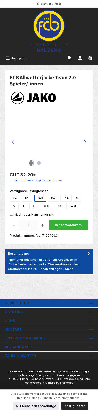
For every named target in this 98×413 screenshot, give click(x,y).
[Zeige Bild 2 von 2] (39, 163)
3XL (61, 206)
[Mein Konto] (80, 58)
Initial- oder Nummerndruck (34, 214)
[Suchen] (69, 58)
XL (34, 206)
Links (10, 321)
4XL (74, 206)
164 (66, 198)
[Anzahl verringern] (14, 225)
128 (27, 198)
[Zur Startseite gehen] (49, 31)
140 (40, 198)
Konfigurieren (74, 406)
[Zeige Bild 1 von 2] (31, 163)
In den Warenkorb (68, 225)
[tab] (49, 261)
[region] (49, 141)
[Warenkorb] (90, 58)
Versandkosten (70, 371)
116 (15, 198)
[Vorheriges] (13, 141)
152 (53, 198)
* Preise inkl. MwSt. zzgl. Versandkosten (36, 180)
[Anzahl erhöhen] (42, 225)
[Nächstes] (84, 141)
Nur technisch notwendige (36, 406)
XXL (47, 206)
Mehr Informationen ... (68, 397)
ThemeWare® (67, 382)
